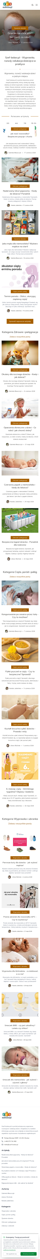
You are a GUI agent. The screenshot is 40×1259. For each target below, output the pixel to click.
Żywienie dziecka (20, 28)
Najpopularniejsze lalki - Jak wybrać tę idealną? (17, 1183)
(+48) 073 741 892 (10, 1141)
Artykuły (6, 1150)
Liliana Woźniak (7, 1197)
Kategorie (6, 1206)
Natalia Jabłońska (8, 1201)
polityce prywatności (9, 1250)
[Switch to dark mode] (32, 5)
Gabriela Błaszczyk (8, 1193)
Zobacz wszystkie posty (20, 336)
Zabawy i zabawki (8, 1226)
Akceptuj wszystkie (28, 1254)
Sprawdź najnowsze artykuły (20, 321)
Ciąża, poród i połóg (20, 291)
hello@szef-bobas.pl (11, 1144)
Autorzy (5, 1189)
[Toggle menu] (37, 5)
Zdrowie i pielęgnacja (19, 129)
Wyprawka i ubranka (20, 858)
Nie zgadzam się (11, 1254)
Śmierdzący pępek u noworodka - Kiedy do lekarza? (19, 1167)
